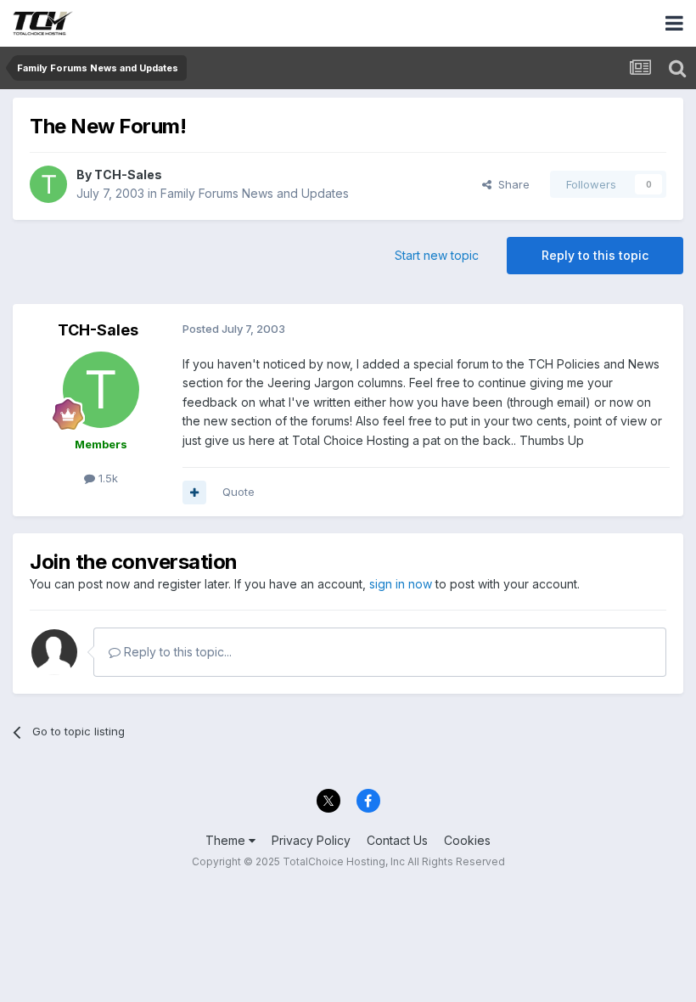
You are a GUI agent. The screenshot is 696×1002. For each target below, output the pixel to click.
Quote (238, 491)
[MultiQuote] (194, 492)
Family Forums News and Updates (254, 193)
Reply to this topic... (176, 652)
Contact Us (397, 840)
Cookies (467, 840)
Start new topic (437, 255)
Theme (227, 840)
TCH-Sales (128, 174)
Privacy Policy (311, 840)
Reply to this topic (595, 255)
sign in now (400, 584)
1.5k (106, 478)
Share (510, 184)
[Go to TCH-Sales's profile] (48, 184)
